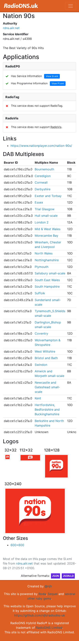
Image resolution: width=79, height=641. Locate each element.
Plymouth (41, 267)
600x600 (17, 545)
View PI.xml (58, 83)
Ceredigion (43, 176)
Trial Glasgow (44, 209)
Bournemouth (44, 169)
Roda (42, 594)
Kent (38, 398)
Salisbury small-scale (50, 273)
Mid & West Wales (47, 229)
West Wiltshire (45, 351)
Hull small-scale (46, 215)
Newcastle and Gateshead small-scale (47, 387)
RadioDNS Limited (49, 628)
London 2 (42, 222)
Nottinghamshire (47, 260)
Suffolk (40, 293)
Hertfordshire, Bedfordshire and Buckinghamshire (47, 409)
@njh (48, 586)
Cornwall (41, 182)
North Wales (44, 253)
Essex (39, 202)
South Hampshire (47, 286)
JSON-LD (68, 576)
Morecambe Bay (46, 235)
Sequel (53, 594)
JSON (55, 576)
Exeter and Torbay (48, 196)
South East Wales (47, 280)
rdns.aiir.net (11, 28)
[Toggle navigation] (70, 6)
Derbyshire (42, 189)
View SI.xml (52, 76)
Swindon (41, 365)
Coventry (41, 333)
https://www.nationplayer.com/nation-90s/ (41, 146)
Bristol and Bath (46, 358)
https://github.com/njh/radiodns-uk (39, 615)
